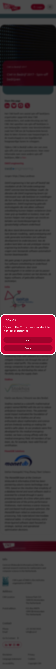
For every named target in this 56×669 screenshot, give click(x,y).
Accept (28, 347)
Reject (28, 339)
